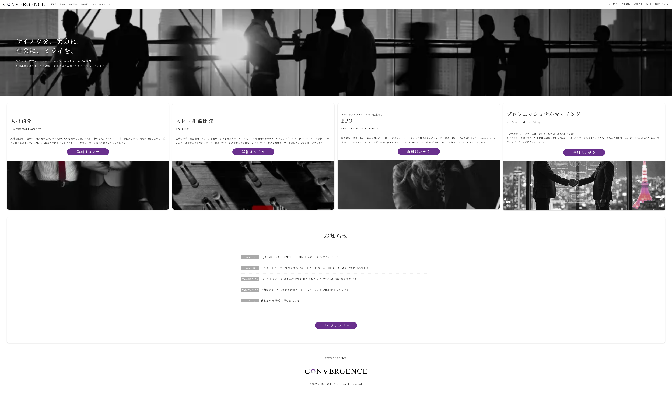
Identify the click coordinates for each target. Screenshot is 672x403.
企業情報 (625, 4)
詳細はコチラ (418, 151)
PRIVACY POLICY (336, 358)
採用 (648, 4)
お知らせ (638, 4)
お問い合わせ (661, 4)
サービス (613, 4)
